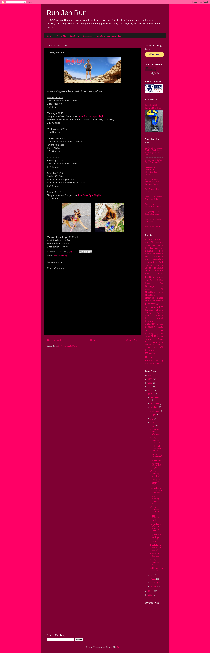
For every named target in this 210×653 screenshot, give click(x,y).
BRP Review (150, 257)
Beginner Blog (156, 248)
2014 (150, 591)
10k (146, 242)
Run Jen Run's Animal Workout (155, 431)
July (152, 419)
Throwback (149, 345)
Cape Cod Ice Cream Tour (154, 265)
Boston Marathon (154, 254)
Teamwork (157, 342)
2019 (150, 379)
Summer (149, 339)
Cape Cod (158, 262)
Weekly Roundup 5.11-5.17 (155, 473)
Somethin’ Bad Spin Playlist (91, 116)
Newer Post (54, 340)
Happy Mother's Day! (155, 518)
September (155, 411)
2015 (150, 394)
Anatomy (159, 242)
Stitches (159, 336)
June (152, 422)
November (155, 404)
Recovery (150, 327)
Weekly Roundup (60, 256)
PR (162, 316)
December (154, 398)
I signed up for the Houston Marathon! (156, 490)
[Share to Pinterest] (91, 251)
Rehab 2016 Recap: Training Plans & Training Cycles (152, 182)
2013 (150, 595)
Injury (160, 292)
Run (160, 330)
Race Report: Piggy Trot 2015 (155, 482)
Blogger (120, 647)
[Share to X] (85, 251)
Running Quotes (154, 333)
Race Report (154, 318)
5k (152, 242)
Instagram (87, 35)
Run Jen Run (66, 13)
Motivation (152, 304)
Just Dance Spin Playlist (90, 195)
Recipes (159, 324)
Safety (147, 336)
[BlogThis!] (82, 251)
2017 (150, 387)
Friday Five (154, 283)
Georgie (150, 286)
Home (49, 35)
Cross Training (154, 268)
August (153, 415)
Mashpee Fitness (154, 298)
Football (153, 280)
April (152, 575)
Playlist (156, 315)
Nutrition (154, 307)
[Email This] (80, 251)
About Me (61, 35)
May (152, 426)
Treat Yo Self (154, 347)
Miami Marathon (154, 301)
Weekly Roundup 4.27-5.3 (154, 562)
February (154, 583)
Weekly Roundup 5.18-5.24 (155, 440)
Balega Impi (150, 245)
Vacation (149, 350)
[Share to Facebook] (88, 251)
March (153, 579)
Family (149, 276)
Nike (146, 307)
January (153, 586)
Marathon (150, 295)
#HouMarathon (152, 239)
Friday (160, 280)
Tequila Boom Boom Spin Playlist (155, 547)
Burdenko (148, 262)
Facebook (74, 35)
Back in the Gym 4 (152, 227)
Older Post (132, 340)
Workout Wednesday (154, 363)
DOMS (147, 271)
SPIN (153, 336)
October (154, 407)
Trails (160, 345)
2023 (150, 375)
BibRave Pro (154, 251)
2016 (150, 390)
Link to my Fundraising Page (109, 35)
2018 (150, 383)
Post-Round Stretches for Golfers (156, 448)
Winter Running (154, 360)
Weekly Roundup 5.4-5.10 (154, 509)
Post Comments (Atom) (68, 346)
